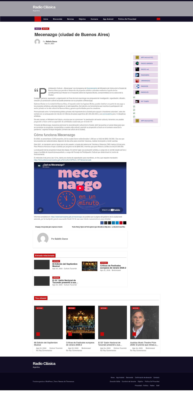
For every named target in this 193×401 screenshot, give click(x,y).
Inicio (46, 19)
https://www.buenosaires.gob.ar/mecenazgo (66, 217)
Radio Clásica (44, 7)
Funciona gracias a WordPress (43, 381)
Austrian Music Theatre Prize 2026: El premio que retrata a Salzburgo (143, 344)
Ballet (38, 28)
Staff (157, 385)
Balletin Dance (51, 41)
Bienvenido (57, 19)
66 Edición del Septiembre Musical (64, 265)
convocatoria (107, 114)
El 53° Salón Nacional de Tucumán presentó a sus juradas (64, 282)
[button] (155, 19)
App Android (108, 19)
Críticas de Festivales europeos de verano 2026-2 (113, 266)
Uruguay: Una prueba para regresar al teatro (48, 227)
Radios (152, 385)
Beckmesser (116, 270)
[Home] (38, 19)
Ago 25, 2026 (57, 268)
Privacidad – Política (141, 385)
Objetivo (82, 19)
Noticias (70, 19)
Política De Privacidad (127, 19)
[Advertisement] (80, 70)
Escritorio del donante (129, 381)
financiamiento (92, 88)
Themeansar (70, 381)
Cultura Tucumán (70, 268)
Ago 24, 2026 (57, 285)
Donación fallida (115, 381)
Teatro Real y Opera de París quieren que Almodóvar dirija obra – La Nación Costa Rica (98, 227)
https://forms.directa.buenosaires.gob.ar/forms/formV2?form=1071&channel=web (62, 160)
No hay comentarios (44, 350)
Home (112, 377)
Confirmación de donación (143, 377)
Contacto (94, 19)
